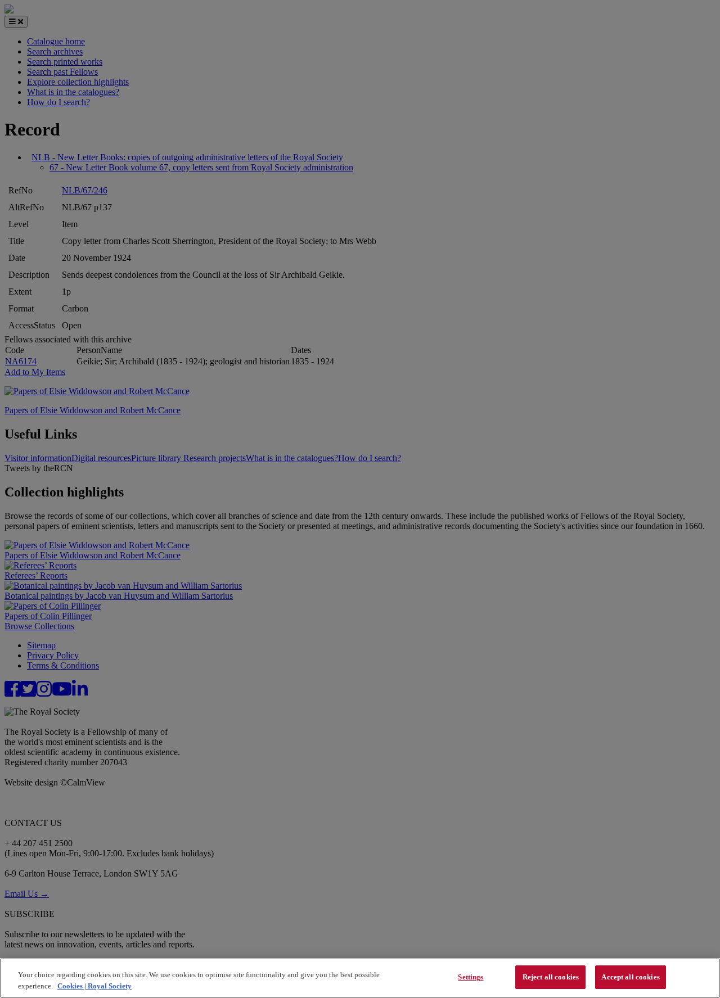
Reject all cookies (551, 977)
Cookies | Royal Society (94, 986)
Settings (470, 977)
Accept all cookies (630, 977)
